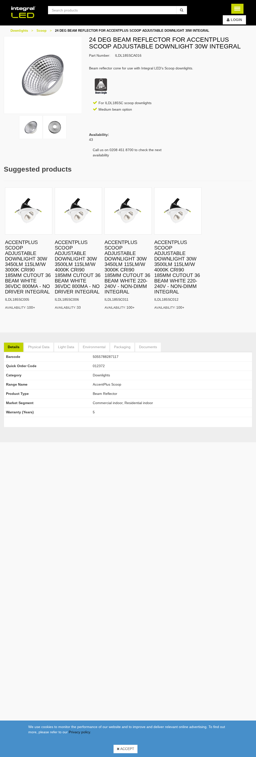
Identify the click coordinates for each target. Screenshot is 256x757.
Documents (148, 347)
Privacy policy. (80, 732)
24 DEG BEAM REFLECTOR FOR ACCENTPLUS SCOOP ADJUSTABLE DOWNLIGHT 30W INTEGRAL (132, 30)
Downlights (19, 30)
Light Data (66, 347)
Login (236, 20)
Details (14, 347)
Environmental (94, 347)
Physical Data (39, 347)
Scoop (41, 30)
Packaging (122, 347)
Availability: (16, 307)
